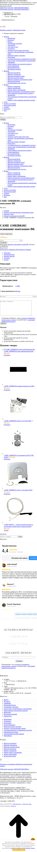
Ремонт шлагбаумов (10, 754)
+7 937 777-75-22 (17, 643)
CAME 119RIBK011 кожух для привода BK (18, 490)
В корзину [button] (7, 355)
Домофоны (7, 703)
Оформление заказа (19, 30)
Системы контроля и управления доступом (18, 730)
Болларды (7, 701)
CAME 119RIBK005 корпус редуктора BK (17, 421)
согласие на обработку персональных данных (22, 848)
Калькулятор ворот (10, 756)
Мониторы (7, 712)
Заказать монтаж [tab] (9, 256)
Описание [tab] (7, 253)
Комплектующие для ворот (12, 726)
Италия (17, 291)
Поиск (20, 536)
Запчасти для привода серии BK (17, 244)
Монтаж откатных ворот (12, 747)
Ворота (6, 700)
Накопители (8, 716)
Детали (6, 530)
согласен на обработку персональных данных (16, 665)
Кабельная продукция (11, 732)
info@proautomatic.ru (8, 20)
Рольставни (7, 723)
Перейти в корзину (6, 30)
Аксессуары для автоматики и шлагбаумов (17, 709)
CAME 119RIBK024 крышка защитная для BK (19, 386)
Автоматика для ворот (11, 707)
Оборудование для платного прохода (16, 710)
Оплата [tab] (6, 260)
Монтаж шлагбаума (10, 743)
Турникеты (7, 721)
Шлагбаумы (7, 719)
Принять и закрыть (18, 850)
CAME (17, 286)
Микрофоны (8, 735)
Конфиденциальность (17, 804)
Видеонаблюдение (10, 705)
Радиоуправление (9, 725)
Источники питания (10, 714)
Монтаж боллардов (10, 749)
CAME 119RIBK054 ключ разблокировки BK (19, 351)
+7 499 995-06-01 (7, 13)
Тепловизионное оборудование (14, 734)
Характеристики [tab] (9, 254)
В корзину (3, 242)
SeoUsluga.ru (13, 806)
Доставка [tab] (7, 258)
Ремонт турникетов (10, 750)
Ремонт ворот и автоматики (13, 752)
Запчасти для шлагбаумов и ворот (15, 728)
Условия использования (26, 804)
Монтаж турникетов (10, 745)
